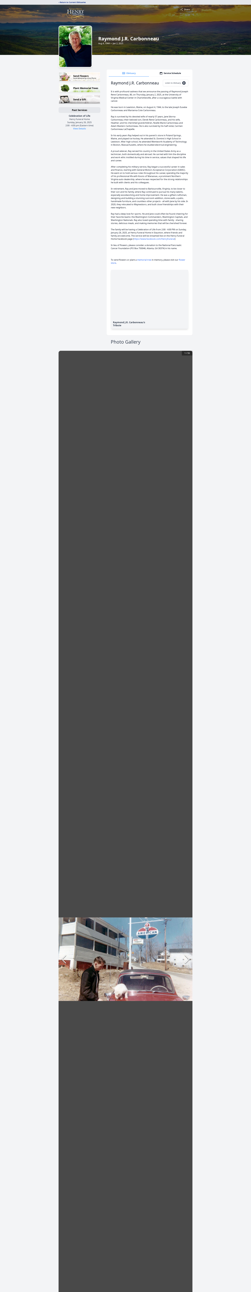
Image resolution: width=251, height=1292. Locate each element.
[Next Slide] (187, 959)
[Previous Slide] (64, 959)
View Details (79, 128)
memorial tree (144, 259)
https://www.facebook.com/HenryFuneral (154, 238)
